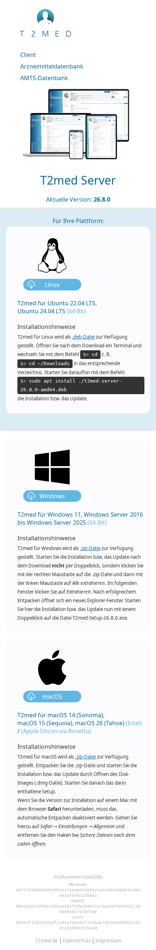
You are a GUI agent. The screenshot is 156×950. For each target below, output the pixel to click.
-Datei (83, 337)
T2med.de (46, 940)
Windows (52, 496)
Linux (52, 285)
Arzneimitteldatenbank (51, 66)
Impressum (108, 940)
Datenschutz (77, 940)
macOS (52, 697)
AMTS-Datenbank (44, 78)
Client (28, 55)
